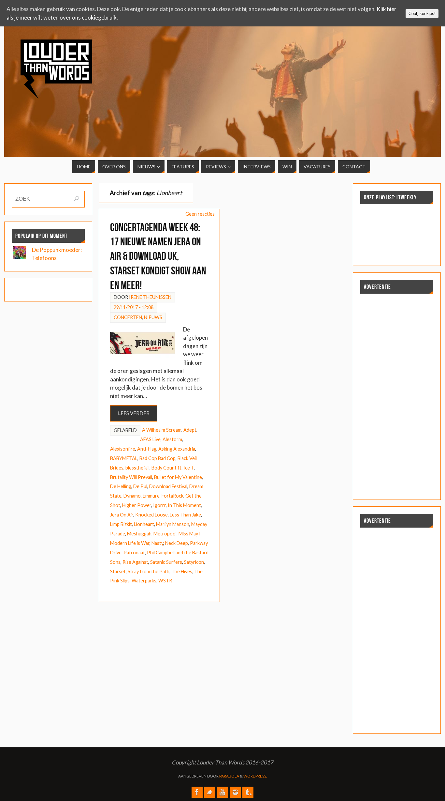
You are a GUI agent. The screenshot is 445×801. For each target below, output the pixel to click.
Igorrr (159, 505)
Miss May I (190, 533)
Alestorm (172, 439)
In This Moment (184, 505)
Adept (189, 430)
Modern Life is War (130, 543)
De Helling (120, 486)
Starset (118, 571)
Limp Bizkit (121, 524)
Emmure (151, 496)
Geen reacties (200, 214)
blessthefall (137, 467)
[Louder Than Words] (197, 792)
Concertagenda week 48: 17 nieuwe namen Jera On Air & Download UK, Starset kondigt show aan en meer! (158, 256)
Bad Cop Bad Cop (157, 458)
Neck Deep (176, 543)
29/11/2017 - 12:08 (133, 307)
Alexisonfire (122, 449)
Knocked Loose (151, 514)
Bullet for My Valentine (178, 477)
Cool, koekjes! (422, 13)
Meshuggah (139, 533)
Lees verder (134, 413)
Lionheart (144, 524)
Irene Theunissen (150, 297)
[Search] (76, 198)
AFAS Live (150, 439)
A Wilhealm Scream (161, 430)
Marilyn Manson (172, 524)
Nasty (157, 543)
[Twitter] (209, 792)
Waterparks (144, 580)
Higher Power (136, 505)
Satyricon (194, 562)
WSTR (165, 580)
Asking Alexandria (176, 449)
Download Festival (168, 486)
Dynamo (132, 496)
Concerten (128, 317)
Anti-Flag (146, 449)
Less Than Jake (185, 514)
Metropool (165, 533)
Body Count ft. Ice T (172, 467)
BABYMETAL (123, 458)
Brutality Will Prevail (131, 477)
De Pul (140, 486)
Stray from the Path (148, 571)
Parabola (229, 776)
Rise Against (135, 562)
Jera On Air (121, 514)
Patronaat (134, 552)
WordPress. (255, 776)
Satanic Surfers (166, 562)
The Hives (181, 571)
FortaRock (172, 496)
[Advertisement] (375, 85)
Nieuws (153, 317)
